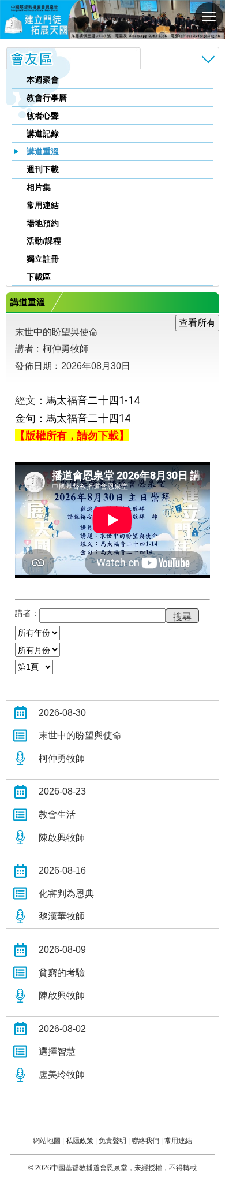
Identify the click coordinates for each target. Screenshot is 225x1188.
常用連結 (43, 205)
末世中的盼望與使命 (80, 735)
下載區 (39, 276)
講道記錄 (43, 133)
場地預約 (43, 223)
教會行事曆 (47, 97)
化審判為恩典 (66, 894)
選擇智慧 (57, 1051)
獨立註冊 (43, 258)
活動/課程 (44, 241)
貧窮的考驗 (62, 973)
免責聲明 (112, 1141)
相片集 (39, 187)
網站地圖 (47, 1141)
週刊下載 (43, 169)
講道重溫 (43, 151)
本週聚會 (43, 79)
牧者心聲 (43, 115)
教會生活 (57, 814)
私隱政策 (79, 1141)
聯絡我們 (145, 1141)
